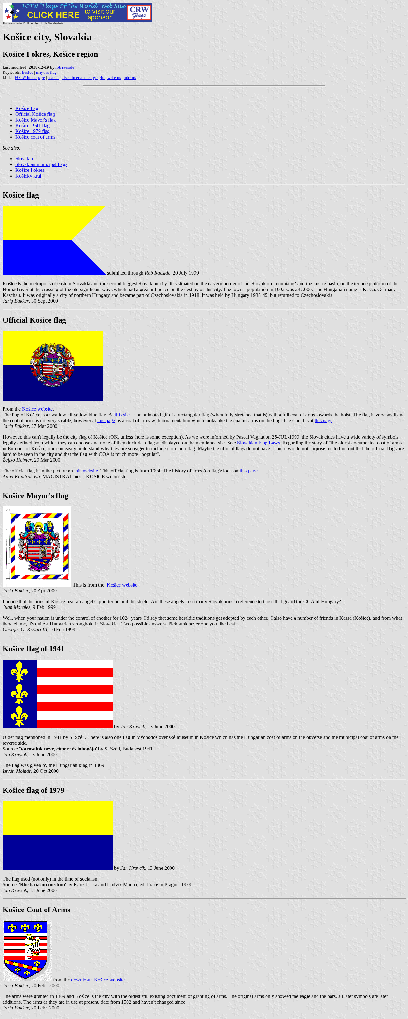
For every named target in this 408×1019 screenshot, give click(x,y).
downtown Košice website (98, 979)
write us (114, 77)
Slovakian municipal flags (41, 164)
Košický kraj (28, 175)
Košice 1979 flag (32, 131)
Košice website (37, 409)
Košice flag (26, 108)
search (53, 77)
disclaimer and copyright (83, 77)
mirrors (130, 77)
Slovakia (24, 158)
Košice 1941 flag (32, 125)
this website (86, 470)
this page (106, 420)
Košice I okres (29, 170)
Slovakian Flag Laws (258, 442)
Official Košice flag (35, 114)
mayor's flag (46, 72)
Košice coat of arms (35, 137)
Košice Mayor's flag (35, 119)
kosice (27, 72)
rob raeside (64, 67)
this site (122, 414)
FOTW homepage (30, 77)
